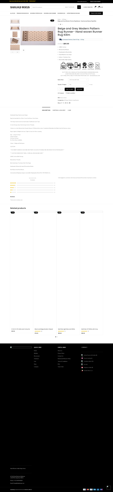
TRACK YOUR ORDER (96, 13)
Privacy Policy (61, 353)
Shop (35, 364)
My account (37, 356)
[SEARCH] (79, 7)
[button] (12, 52)
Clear (91, 84)
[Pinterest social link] (66, 103)
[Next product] (62, 24)
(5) (65, 331)
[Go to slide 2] (57, 336)
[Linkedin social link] (68, 103)
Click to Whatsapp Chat (82, 1)
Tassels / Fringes (62, 84)
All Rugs (64, 19)
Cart (35, 361)
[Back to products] (60, 24)
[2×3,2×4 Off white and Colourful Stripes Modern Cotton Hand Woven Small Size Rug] (21, 269)
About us (60, 350)
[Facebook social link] (62, 103)
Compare (36, 366)
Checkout (36, 358)
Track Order (61, 366)
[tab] (46, 109)
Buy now (79, 89)
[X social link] (64, 103)
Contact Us (60, 356)
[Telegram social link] (70, 103)
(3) (88, 331)
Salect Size (60, 79)
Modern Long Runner (73, 100)
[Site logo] (20, 7)
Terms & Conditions (62, 361)
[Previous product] (59, 24)
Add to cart (69, 89)
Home (59, 19)
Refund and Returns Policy (64, 358)
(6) (41, 331)
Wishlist (36, 353)
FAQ (59, 364)
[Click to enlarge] (24, 50)
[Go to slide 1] (55, 336)
